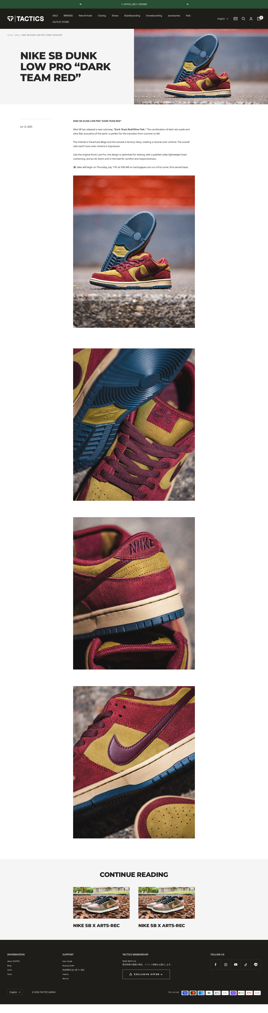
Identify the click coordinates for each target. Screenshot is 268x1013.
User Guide (67, 961)
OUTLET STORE (61, 21)
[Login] (251, 18)
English (221, 18)
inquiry (66, 974)
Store (9, 974)
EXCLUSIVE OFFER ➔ (148, 974)
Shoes (115, 15)
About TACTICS (13, 961)
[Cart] (259, 18)
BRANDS (68, 15)
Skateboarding (132, 15)
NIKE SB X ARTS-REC (96, 925)
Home (10, 35)
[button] (243, 18)
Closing (102, 15)
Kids (188, 15)
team (9, 969)
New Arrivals (85, 15)
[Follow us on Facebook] (216, 965)
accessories (174, 15)
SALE (55, 15)
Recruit (66, 978)
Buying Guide (68, 965)
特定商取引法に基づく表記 (73, 969)
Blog (17, 35)
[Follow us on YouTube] (236, 965)
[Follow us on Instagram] (226, 965)
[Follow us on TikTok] (246, 965)
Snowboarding (154, 15)
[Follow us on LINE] (256, 965)
